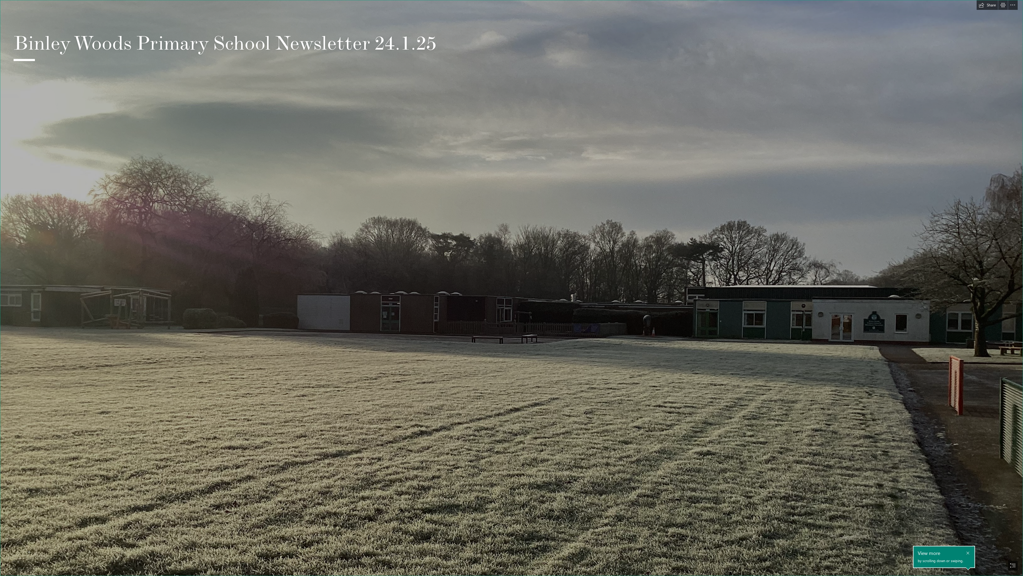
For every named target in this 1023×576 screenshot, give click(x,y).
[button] (987, 5)
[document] (511, 288)
